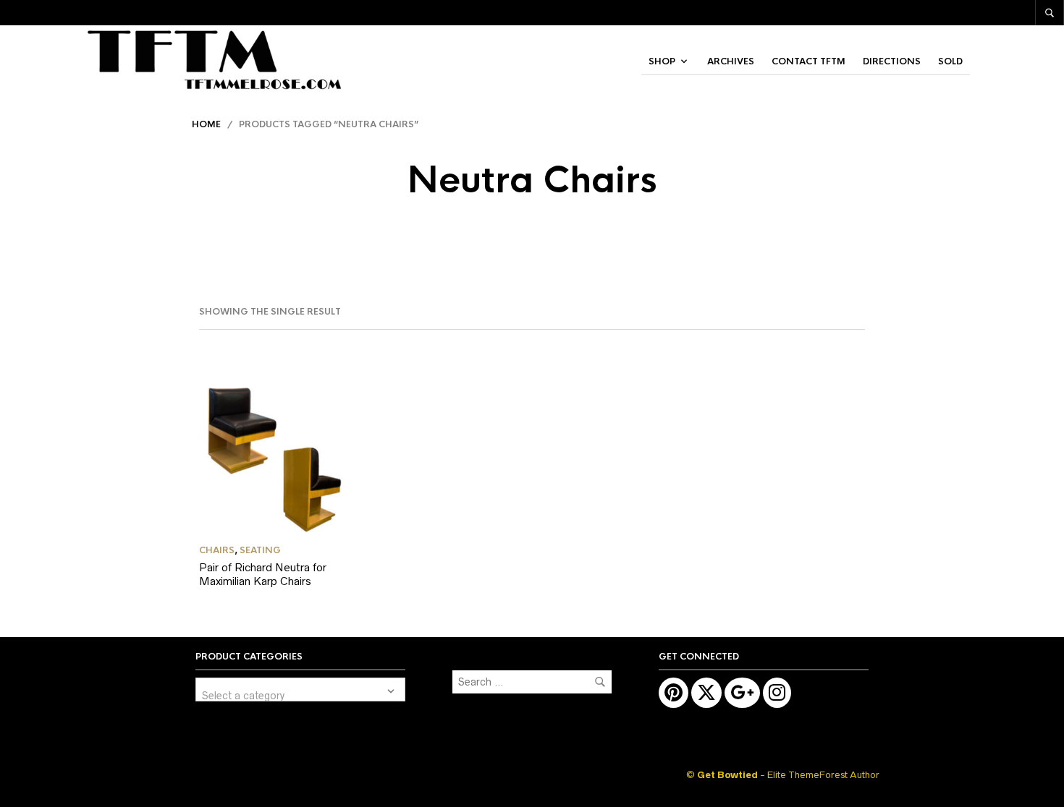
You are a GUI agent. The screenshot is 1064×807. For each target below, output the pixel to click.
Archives (730, 61)
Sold (950, 61)
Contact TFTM (808, 61)
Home (206, 124)
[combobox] (300, 689)
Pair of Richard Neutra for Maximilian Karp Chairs (262, 574)
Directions (892, 61)
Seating (260, 550)
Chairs (217, 550)
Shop (662, 61)
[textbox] (300, 689)
